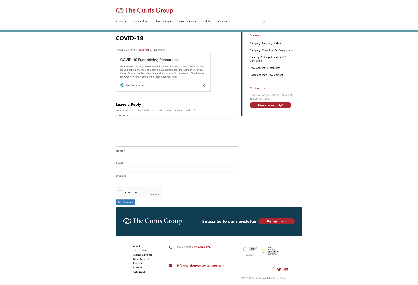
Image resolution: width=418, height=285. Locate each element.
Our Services (140, 21)
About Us (121, 21)
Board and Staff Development (266, 74)
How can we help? (270, 105)
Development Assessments (265, 67)
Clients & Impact (163, 21)
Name (120, 150)
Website (121, 175)
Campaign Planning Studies (265, 43)
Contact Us (224, 21)
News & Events (187, 21)
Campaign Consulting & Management (271, 50)
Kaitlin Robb (143, 50)
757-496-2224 (201, 247)
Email (120, 163)
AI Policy (138, 267)
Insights (207, 21)
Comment (123, 115)
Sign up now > (276, 221)
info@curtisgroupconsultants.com (200, 265)
